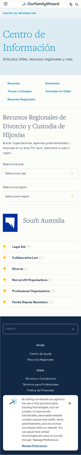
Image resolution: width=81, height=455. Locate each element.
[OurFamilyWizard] (41, 3)
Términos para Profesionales (41, 384)
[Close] (70, 403)
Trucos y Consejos (20, 91)
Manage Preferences (34, 445)
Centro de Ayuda (40, 353)
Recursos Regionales (21, 99)
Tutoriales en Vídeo (58, 91)
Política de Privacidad (40, 390)
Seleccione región (15, 187)
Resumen (14, 83)
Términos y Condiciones (40, 378)
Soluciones (52, 83)
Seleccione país (13, 164)
